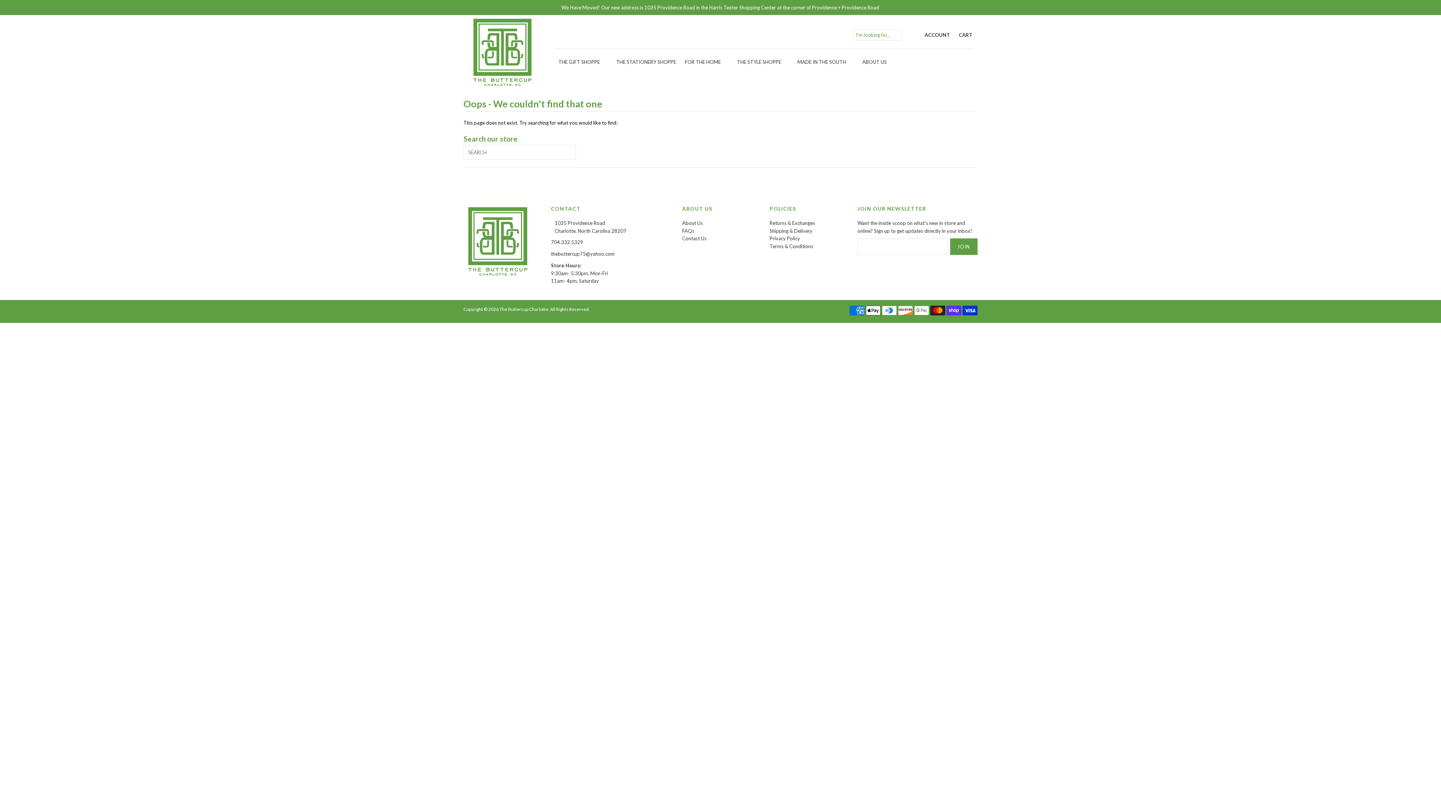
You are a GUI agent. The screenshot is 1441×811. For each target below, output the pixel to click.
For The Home (703, 62)
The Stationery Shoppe (646, 62)
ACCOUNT (937, 35)
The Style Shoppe (759, 62)
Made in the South (821, 62)
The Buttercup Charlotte (523, 309)
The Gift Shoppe (579, 62)
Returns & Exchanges (792, 223)
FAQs (688, 231)
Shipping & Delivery (791, 231)
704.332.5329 (567, 242)
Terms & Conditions (791, 246)
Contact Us (694, 238)
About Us (874, 62)
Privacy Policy (785, 238)
